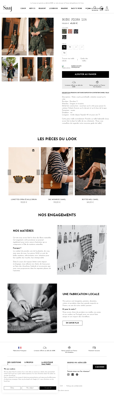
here (8, 381)
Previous (9, 172)
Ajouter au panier (85, 74)
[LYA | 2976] (64, 31)
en (89, 8)
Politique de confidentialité (74, 386)
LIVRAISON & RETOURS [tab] (76, 92)
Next (38, 172)
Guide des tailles (84, 60)
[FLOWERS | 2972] (64, 37)
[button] (69, 60)
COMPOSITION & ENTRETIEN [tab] (91, 92)
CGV (61, 386)
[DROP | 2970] (76, 31)
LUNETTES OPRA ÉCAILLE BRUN (24, 199)
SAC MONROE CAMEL (57, 199)
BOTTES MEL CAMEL (90, 199)
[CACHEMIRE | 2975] (70, 31)
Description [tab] (66, 92)
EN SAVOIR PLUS (72, 323)
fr (86, 8)
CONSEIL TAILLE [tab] (104, 92)
